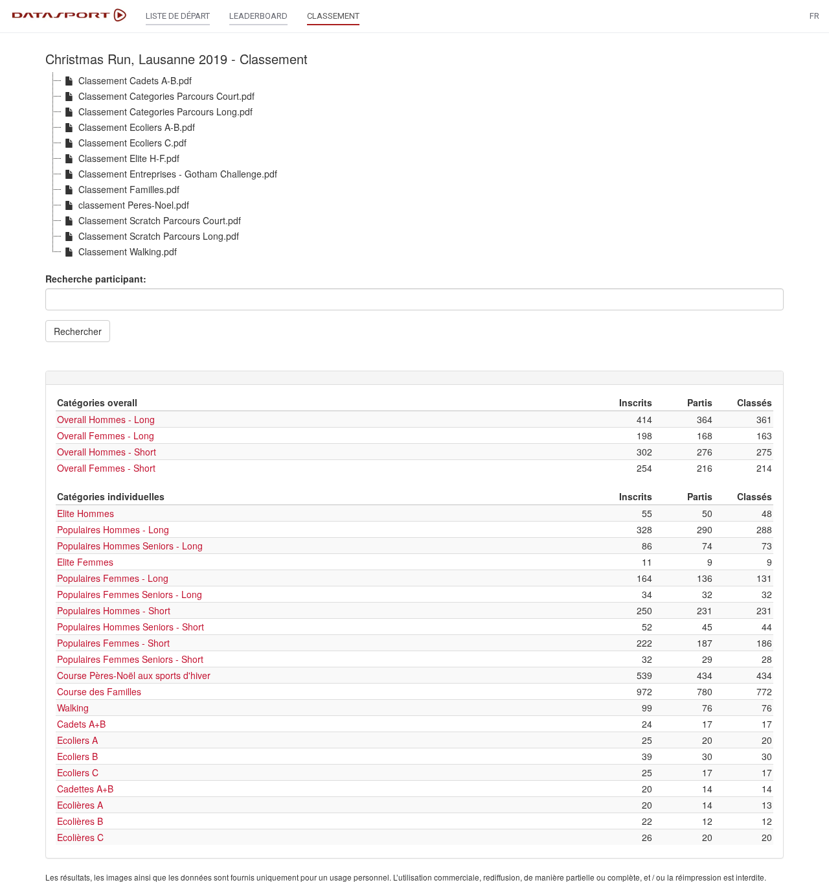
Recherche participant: (95, 278)
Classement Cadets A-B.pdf (135, 80)
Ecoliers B (77, 756)
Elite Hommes (85, 513)
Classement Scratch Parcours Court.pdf (159, 220)
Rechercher (78, 331)
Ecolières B (80, 820)
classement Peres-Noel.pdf (133, 204)
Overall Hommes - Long (106, 419)
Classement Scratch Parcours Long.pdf (158, 235)
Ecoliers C (77, 772)
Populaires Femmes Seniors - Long (129, 594)
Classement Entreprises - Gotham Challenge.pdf (177, 173)
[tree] (414, 166)
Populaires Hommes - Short (113, 610)
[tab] (414, 377)
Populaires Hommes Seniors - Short (130, 626)
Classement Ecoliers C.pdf (132, 142)
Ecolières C (80, 837)
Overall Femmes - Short (106, 467)
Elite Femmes (85, 561)
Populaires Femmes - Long (112, 578)
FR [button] (814, 16)
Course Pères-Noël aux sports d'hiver (133, 675)
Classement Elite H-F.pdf (128, 158)
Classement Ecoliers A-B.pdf (136, 127)
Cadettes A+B (85, 788)
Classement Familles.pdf (128, 189)
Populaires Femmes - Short (113, 642)
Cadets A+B (81, 723)
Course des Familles (99, 691)
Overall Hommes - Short (106, 451)
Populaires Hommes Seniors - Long (130, 545)
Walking (73, 707)
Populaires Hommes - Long (113, 529)
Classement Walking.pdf (127, 251)
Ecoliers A (77, 739)
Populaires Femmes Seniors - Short (130, 658)
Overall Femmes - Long (105, 435)
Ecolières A (80, 804)
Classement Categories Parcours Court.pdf (166, 95)
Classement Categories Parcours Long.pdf (165, 111)
